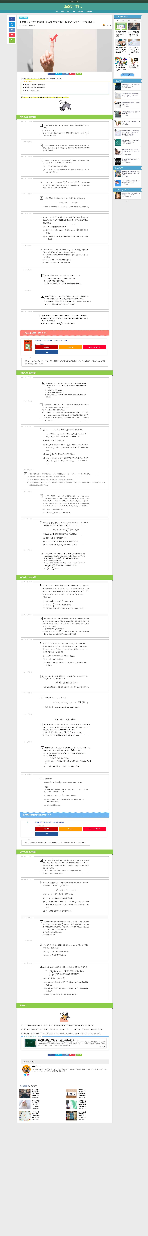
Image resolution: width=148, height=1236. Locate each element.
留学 (74, 11)
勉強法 (127, 106)
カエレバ (42, 825)
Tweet (11, 25)
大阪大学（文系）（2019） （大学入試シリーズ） (51, 341)
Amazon (70, 347)
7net (47, 352)
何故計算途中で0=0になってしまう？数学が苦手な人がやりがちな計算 (130, 151)
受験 (62, 11)
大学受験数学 (23, 17)
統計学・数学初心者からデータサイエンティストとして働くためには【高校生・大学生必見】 (130, 132)
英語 (68, 11)
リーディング (129, 196)
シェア (11, 20)
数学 (57, 11)
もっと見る (128, 74)
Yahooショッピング (94, 347)
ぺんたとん (108, 25)
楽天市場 (47, 347)
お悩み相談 (89, 11)
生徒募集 (80, 11)
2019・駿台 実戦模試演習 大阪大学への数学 (49, 822)
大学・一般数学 (129, 96)
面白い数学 (128, 87)
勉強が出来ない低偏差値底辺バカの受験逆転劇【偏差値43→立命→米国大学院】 (131, 173)
